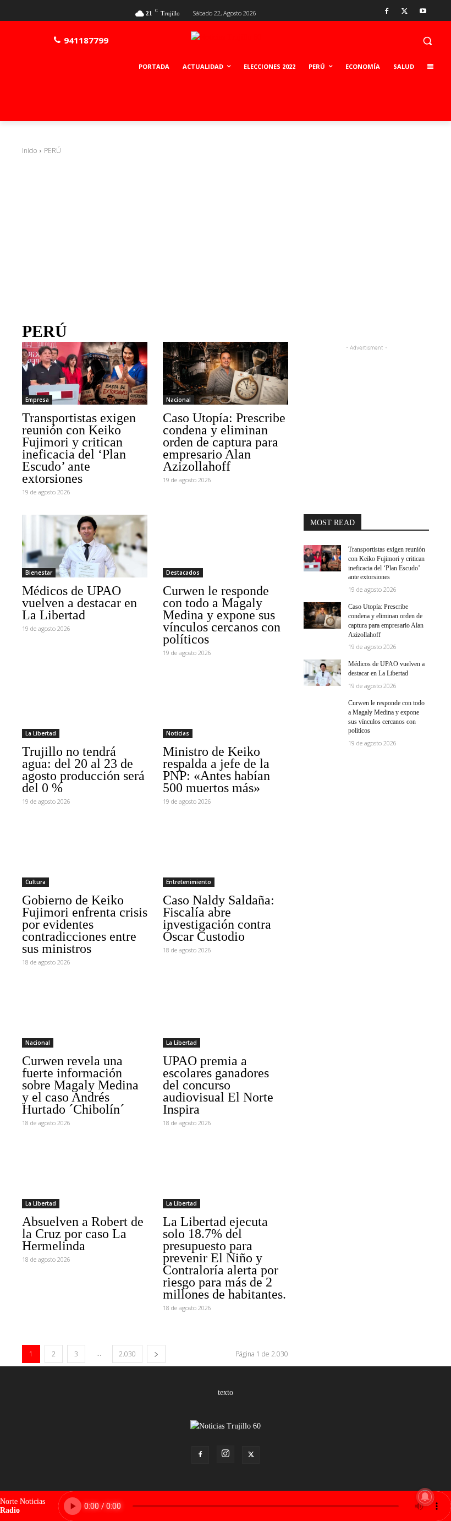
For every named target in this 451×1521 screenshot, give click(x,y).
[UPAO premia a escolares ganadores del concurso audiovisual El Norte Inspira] (225, 1016)
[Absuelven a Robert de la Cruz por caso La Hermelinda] (84, 1177)
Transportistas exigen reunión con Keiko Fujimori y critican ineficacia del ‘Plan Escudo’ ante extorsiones (79, 448)
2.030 (127, 1354)
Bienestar (38, 572)
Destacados (183, 572)
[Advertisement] (225, 238)
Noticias (177, 733)
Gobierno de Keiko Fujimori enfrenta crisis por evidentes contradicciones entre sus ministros (84, 924)
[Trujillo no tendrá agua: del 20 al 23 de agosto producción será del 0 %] (84, 706)
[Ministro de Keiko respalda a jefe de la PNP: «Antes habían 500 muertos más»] (225, 706)
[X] (404, 12)
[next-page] (156, 1354)
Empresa (37, 400)
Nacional (178, 400)
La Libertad (40, 733)
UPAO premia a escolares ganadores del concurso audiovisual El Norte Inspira (218, 1085)
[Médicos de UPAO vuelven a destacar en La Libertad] (84, 546)
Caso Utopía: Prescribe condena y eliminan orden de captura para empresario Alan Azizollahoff (224, 442)
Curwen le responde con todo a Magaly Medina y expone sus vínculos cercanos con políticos (221, 615)
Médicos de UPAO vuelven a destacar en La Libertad (79, 603)
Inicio (29, 150)
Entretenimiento (188, 882)
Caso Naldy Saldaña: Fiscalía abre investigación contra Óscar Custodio (218, 918)
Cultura (35, 882)
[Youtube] (422, 12)
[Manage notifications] (425, 1497)
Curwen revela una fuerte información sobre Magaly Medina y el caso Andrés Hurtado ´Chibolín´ (80, 1085)
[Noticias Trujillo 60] (251, 43)
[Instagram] (225, 1454)
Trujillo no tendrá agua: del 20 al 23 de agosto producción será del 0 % (83, 769)
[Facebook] (387, 12)
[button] (427, 40)
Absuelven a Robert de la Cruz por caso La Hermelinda (83, 1233)
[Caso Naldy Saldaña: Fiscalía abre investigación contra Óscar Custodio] (225, 855)
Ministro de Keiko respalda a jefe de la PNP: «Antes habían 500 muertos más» (216, 769)
